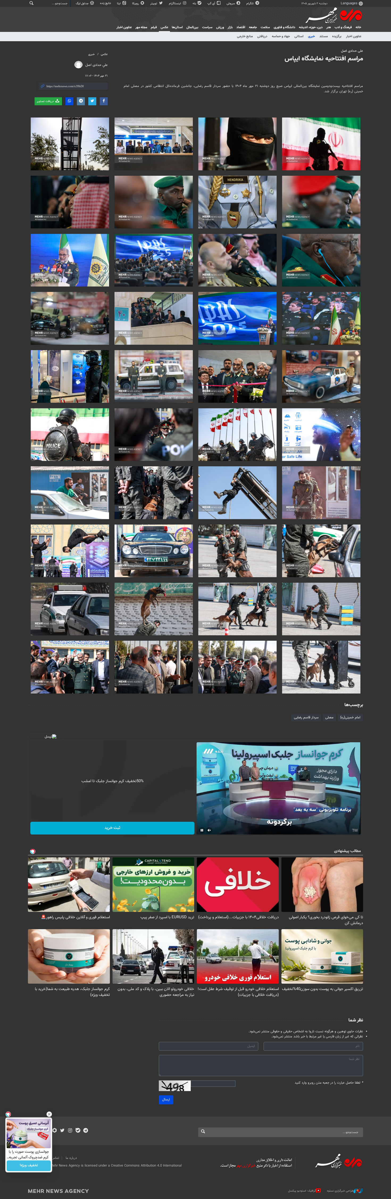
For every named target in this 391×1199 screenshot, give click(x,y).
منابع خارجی (245, 36)
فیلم (154, 27)
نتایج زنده (106, 3)
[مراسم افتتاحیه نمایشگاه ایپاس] (321, 144)
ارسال (166, 1099)
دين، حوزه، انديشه (311, 27)
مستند (323, 36)
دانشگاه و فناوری (284, 27)
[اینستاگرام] (70, 1131)
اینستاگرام (175, 3)
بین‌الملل (192, 27)
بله (195, 3)
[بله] (77, 1131)
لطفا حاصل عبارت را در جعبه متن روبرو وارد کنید (329, 1082)
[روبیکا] (54, 1131)
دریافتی (262, 36)
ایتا (119, 3)
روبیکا (136, 3)
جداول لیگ (82, 3)
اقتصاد (240, 27)
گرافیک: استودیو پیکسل (302, 1191)
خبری (311, 36)
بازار (230, 27)
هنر (328, 27)
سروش (231, 3)
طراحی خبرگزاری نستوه (340, 1191)
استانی (298, 36)
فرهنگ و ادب (343, 27)
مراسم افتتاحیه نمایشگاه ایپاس (324, 59)
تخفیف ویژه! (29, 1166)
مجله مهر (141, 27)
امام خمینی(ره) (350, 717)
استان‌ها (177, 27)
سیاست (207, 27)
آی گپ (211, 3)
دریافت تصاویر (46, 101)
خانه (358, 27)
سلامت (265, 27)
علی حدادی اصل (352, 51)
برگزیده (337, 36)
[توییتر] (62, 1131)
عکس (164, 27)
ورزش (220, 27)
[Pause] (202, 830)
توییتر (154, 3)
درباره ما (71, 1158)
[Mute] (209, 830)
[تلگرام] (85, 1131)
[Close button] (49, 1114)
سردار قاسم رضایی (306, 717)
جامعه (253, 27)
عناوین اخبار (353, 36)
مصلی (329, 717)
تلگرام (250, 3)
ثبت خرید (112, 828)
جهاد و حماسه (281, 36)
